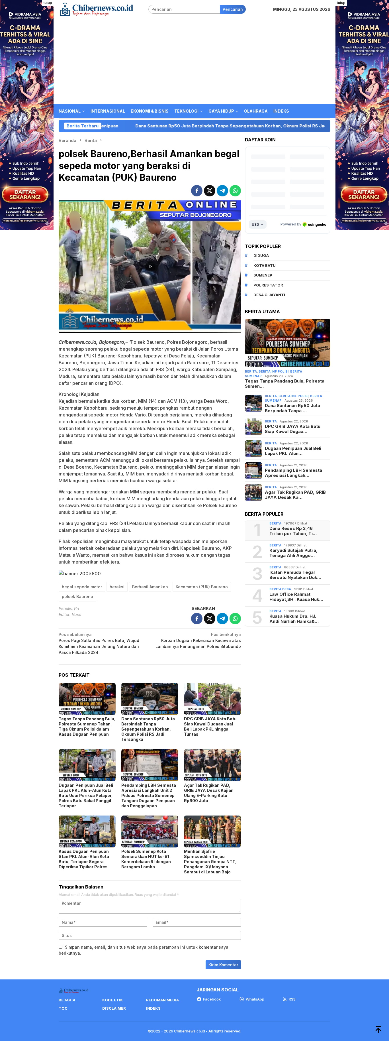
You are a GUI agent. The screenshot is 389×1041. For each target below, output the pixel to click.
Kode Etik (112, 1000)
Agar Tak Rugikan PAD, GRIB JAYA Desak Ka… (295, 495)
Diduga (261, 255)
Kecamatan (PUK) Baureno (202, 586)
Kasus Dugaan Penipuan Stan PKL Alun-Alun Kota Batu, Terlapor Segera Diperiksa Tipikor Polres (84, 859)
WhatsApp (255, 999)
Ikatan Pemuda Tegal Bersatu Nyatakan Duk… (295, 575)
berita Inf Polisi (273, 371)
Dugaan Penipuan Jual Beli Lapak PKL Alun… (293, 451)
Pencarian (233, 9)
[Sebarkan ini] (196, 190)
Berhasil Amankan (150, 586)
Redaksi (67, 1000)
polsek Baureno (77, 596)
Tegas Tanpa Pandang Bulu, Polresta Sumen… (284, 384)
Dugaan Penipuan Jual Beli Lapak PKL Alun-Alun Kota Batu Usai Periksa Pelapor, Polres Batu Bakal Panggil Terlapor (86, 795)
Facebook (212, 999)
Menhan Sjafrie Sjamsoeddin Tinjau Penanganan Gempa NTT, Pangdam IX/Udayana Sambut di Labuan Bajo (210, 861)
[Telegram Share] (222, 190)
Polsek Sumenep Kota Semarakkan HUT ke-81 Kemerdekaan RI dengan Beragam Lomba (146, 859)
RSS (292, 999)
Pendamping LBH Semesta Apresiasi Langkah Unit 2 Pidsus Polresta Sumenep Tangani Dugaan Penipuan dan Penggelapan (148, 795)
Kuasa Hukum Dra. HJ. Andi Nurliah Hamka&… (294, 619)
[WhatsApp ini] (235, 190)
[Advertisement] (194, 61)
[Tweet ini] (209, 190)
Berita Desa (280, 589)
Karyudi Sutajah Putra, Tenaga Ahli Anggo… (293, 553)
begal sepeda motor (82, 586)
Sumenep (262, 275)
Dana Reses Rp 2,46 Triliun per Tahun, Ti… (293, 531)
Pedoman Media (162, 1000)
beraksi (117, 586)
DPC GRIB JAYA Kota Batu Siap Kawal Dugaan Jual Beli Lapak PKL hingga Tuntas (210, 726)
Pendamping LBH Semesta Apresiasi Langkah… (293, 473)
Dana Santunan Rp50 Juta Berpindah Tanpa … (292, 408)
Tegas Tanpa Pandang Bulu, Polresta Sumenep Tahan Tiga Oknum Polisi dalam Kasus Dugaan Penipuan (87, 726)
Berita (251, 371)
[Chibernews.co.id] (96, 8)
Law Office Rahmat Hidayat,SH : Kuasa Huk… (296, 597)
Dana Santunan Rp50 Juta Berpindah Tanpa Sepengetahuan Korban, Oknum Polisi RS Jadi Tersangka (183, 126)
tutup (48, 3)
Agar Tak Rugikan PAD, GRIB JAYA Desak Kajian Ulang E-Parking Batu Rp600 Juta (209, 793)
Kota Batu (264, 265)
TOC (63, 1008)
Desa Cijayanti (269, 294)
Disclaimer (114, 1008)
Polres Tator (268, 285)
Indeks (153, 1008)
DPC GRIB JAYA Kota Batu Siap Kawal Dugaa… (292, 429)
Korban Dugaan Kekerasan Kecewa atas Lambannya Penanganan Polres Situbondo (198, 640)
